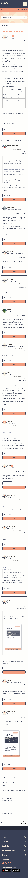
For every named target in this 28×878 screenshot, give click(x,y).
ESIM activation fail (6, 805)
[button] (4, 129)
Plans (13, 123)
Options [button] (26, 25)
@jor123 (4, 567)
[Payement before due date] (26, 140)
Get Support (5, 25)
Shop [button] (4, 837)
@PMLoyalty (7, 157)
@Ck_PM (9, 432)
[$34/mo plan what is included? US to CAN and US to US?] (23, 140)
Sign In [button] (4, 855)
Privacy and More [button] (8, 850)
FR (19, 9)
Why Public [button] (6, 842)
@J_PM (4, 432)
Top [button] (2, 822)
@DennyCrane (5, 506)
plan (3, 811)
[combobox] (14, 17)
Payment (8, 123)
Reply (14, 133)
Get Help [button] (5, 846)
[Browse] (2, 9)
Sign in (23, 9)
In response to (16, 149)
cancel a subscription (7, 798)
